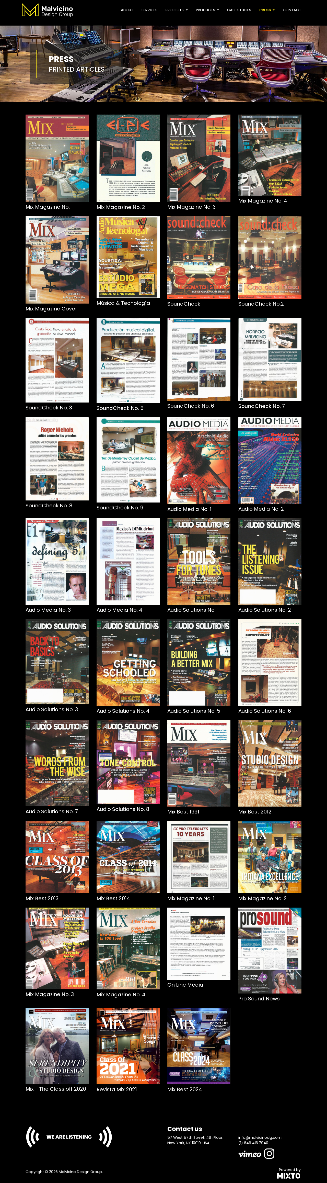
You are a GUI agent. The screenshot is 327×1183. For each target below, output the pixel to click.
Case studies (239, 10)
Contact (292, 10)
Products (206, 10)
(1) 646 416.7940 (253, 1142)
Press (265, 10)
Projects (175, 10)
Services (149, 10)
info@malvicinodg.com (260, 1137)
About (127, 10)
